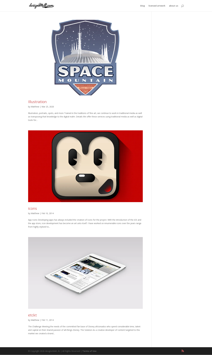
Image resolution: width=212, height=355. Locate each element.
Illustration (37, 101)
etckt (32, 315)
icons (32, 208)
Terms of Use (89, 351)
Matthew (35, 106)
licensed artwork (157, 6)
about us (173, 6)
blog (142, 6)
